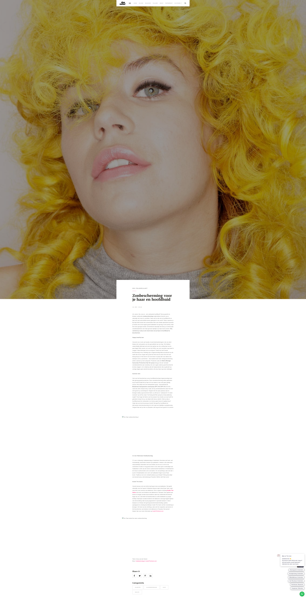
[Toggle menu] (130, 3)
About (161, 3)
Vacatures (178, 3)
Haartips (137, 587)
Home (135, 3)
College (155, 3)
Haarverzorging (151, 587)
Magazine (148, 3)
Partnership (169, 3)
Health (137, 592)
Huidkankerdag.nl (140, 561)
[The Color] (123, 3)
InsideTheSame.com (157, 511)
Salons (141, 3)
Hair (164, 587)
